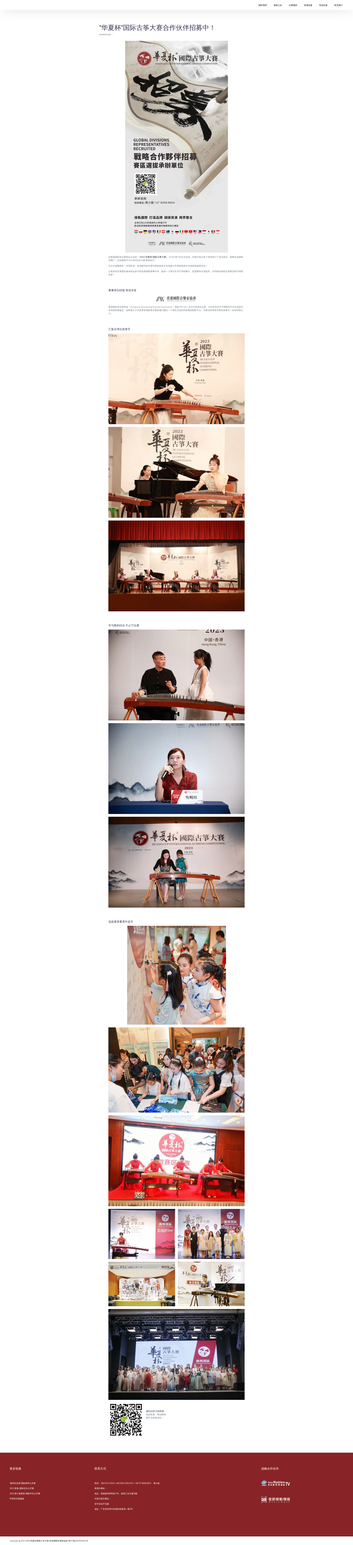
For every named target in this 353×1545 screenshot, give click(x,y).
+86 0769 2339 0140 (124, 1483)
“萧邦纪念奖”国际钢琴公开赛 (23, 1483)
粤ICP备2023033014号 (78, 1540)
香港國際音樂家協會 (58, 1540)
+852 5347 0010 (107, 1483)
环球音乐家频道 (17, 1498)
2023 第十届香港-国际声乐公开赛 (25, 1493)
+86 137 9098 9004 (143, 1483)
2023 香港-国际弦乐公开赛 (22, 1488)
